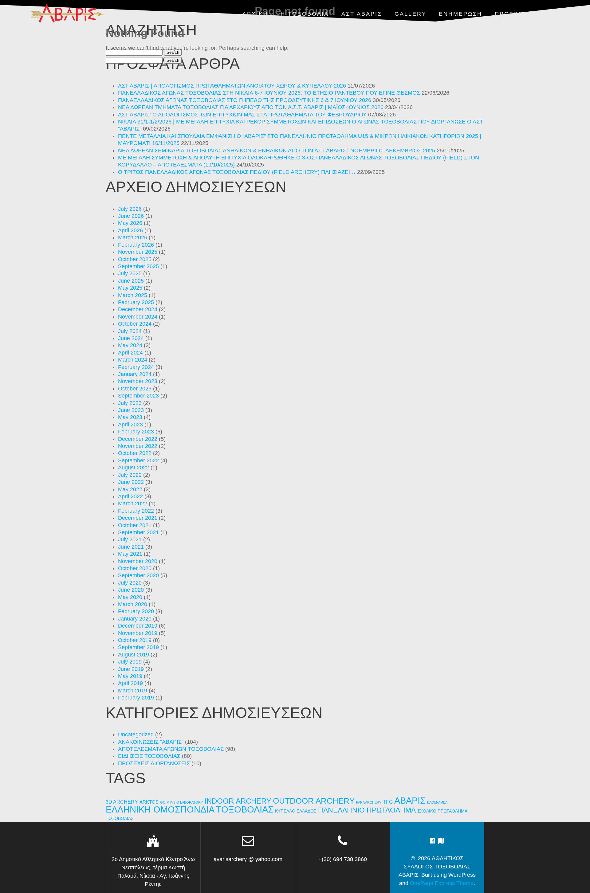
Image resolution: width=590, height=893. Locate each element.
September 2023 (138, 396)
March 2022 (132, 503)
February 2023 (136, 432)
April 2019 (130, 683)
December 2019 (137, 626)
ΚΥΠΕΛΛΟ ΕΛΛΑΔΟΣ (296, 811)
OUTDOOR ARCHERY (314, 800)
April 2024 (130, 353)
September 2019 (138, 647)
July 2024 (130, 331)
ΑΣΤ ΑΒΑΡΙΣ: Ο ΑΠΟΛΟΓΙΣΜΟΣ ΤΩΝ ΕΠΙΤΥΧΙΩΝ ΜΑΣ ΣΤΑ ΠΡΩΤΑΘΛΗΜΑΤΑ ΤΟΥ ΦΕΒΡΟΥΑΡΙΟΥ (242, 115)
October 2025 (134, 259)
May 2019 (130, 676)
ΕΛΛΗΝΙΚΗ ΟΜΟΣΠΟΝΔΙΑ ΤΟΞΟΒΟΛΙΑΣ (189, 809)
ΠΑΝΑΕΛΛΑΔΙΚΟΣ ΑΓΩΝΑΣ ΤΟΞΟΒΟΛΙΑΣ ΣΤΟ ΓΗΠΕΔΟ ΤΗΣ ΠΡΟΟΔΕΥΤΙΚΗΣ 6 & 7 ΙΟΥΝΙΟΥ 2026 (244, 100)
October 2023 (134, 389)
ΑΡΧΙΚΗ (255, 14)
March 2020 (132, 604)
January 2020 (134, 619)
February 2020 (136, 611)
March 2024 (132, 360)
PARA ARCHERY (368, 802)
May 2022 (130, 489)
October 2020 (134, 568)
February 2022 (136, 511)
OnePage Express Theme (442, 883)
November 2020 (137, 561)
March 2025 (132, 295)
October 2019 (134, 640)
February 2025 (136, 302)
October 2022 (134, 453)
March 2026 (132, 237)
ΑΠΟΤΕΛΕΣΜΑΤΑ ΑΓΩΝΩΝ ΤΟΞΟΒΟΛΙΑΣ (171, 749)
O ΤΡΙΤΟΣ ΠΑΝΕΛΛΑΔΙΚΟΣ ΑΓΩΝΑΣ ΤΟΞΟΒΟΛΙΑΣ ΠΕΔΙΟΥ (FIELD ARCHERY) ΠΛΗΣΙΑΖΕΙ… (237, 172)
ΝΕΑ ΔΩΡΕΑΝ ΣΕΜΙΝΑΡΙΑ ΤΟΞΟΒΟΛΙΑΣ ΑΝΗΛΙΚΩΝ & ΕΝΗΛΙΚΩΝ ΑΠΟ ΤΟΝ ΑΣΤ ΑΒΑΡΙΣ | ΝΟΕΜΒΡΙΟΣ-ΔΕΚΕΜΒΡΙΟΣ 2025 (276, 150)
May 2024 (130, 345)
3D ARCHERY (122, 802)
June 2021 (131, 547)
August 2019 (133, 655)
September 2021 (138, 532)
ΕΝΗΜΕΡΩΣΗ (460, 14)
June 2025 (131, 281)
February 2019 (136, 698)
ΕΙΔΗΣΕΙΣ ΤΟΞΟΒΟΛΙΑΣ (149, 756)
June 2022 (131, 482)
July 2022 (130, 475)
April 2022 (130, 496)
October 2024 (134, 324)
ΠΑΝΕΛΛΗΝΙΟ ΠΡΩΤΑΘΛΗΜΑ (367, 810)
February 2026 (136, 245)
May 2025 (130, 288)
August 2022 (133, 467)
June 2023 (131, 410)
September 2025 (138, 266)
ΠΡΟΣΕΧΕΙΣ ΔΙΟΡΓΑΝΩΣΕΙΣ (154, 763)
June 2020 (131, 590)
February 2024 (136, 367)
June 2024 (131, 338)
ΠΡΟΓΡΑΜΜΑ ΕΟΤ (524, 14)
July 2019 (130, 662)
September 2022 (138, 460)
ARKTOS (149, 802)
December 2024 (137, 309)
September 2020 (138, 575)
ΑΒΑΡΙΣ (410, 800)
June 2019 (131, 669)
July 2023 (130, 403)
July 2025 (130, 273)
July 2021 (130, 539)
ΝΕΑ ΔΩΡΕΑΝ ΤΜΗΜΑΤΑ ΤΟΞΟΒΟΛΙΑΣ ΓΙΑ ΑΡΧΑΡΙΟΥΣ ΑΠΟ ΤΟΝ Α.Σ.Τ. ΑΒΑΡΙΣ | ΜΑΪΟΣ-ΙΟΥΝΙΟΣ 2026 (251, 107)
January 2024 (134, 374)
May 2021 (130, 554)
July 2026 (130, 209)
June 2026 (131, 216)
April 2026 (130, 230)
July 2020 (130, 583)
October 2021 (134, 525)
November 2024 (137, 317)
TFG (388, 802)
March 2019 (132, 690)
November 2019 (137, 633)
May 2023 (130, 417)
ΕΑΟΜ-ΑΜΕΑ (437, 802)
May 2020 (130, 597)
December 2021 (137, 518)
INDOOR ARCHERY (237, 801)
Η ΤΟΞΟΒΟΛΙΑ (305, 14)
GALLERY (411, 14)
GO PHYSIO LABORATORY (181, 802)
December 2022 (137, 439)
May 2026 (130, 223)
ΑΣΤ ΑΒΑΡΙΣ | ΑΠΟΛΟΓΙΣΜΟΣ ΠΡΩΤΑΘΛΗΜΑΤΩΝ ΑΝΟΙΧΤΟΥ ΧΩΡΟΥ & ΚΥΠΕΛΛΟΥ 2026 (232, 86)
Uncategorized (136, 734)
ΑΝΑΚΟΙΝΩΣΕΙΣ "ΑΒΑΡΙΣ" (150, 742)
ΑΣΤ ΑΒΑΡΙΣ (361, 14)
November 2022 (137, 446)
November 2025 (137, 252)
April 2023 (130, 424)
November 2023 (137, 381)
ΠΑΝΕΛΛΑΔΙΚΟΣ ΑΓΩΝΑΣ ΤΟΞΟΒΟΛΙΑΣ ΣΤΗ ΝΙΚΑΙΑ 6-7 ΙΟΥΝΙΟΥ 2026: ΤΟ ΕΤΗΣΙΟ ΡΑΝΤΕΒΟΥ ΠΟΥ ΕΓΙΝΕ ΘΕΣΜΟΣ (269, 93)
